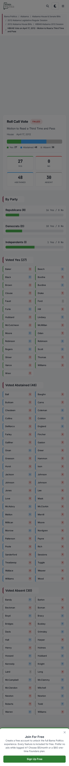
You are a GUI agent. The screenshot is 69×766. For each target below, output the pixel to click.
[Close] (64, 732)
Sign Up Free (34, 759)
